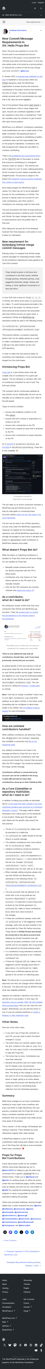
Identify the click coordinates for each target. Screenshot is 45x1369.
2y (9, 33)
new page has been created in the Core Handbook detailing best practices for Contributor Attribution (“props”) (22, 807)
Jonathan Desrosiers (18, 30)
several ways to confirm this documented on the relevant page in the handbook (20, 615)
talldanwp (7, 1209)
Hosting (5, 1288)
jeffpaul (30, 1177)
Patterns (27, 1292)
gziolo (29, 1209)
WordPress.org (28, 317)
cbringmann (8, 1225)
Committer (22, 788)
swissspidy (8, 1212)
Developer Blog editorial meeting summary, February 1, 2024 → (24, 1264)
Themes (27, 1284)
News (4, 1284)
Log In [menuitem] (34, 2)
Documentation (8, 1303)
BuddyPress (8, 1330)
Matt (5, 1322)
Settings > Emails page (30, 686)
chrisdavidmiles (10, 1219)
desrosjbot (24, 1225)
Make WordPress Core (13, 15)
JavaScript (27, 1173)
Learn (4, 1299)
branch (12, 415)
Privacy (5, 1292)
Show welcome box (33, 22)
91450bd (6, 447)
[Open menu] (41, 8)
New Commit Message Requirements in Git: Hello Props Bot (17, 42)
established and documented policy (25, 156)
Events (26, 1303)
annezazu (36, 1219)
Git (5, 345)
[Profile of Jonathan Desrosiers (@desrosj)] (5, 32)
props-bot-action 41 (25, 590)
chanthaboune (9, 1222)
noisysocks (19, 1209)
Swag (27, 1311)
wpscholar (24, 1219)
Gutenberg (9, 244)
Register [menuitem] (41, 2)
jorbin (5, 1180)
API (10, 779)
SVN (14, 159)
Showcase (28, 1280)
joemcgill (22, 1215)
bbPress (6, 1326)
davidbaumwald (25, 1222)
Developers (6, 1307)
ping (10, 738)
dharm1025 (8, 1170)
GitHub (5, 83)
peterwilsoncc (9, 1215)
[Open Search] (35, 8)
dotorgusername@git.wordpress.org (24, 885)
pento (37, 1205)
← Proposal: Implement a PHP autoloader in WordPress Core (22, 1253)
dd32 (5, 1190)
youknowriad (21, 1212)
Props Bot (6, 372)
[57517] (10, 444)
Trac (10, 159)
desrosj (24, 71)
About (4, 1280)
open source (34, 105)
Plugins (26, 1288)
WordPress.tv (8, 1311)
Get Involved (29, 1299)
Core (33, 188)
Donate (28, 1307)
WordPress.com (9, 1318)
